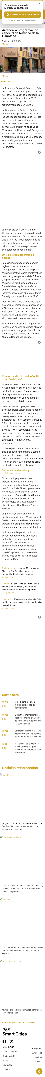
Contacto (6, 1069)
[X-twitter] (12, 1041)
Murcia (5, 44)
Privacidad (37, 1057)
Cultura (5, 41)
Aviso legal (37, 1053)
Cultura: (5, 568)
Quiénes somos (9, 1051)
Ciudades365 (8, 1056)
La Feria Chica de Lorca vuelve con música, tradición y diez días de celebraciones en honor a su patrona (22, 888)
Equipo (5, 1060)
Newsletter (7, 1065)
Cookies (38, 1061)
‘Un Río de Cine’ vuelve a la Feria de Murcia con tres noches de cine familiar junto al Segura (22, 950)
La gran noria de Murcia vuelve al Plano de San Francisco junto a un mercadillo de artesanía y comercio (22, 826)
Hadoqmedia (36, 1048)
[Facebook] (4, 1041)
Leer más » (6, 832)
